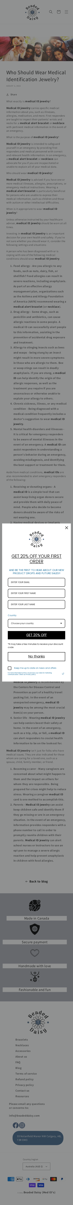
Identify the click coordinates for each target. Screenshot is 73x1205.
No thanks (36, 656)
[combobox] (36, 623)
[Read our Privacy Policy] (63, 674)
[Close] (66, 527)
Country (12, 615)
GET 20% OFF (36, 635)
